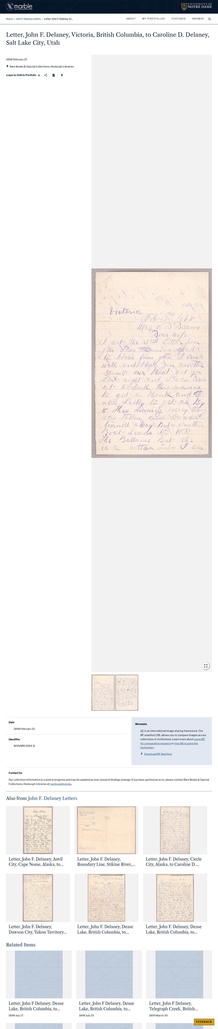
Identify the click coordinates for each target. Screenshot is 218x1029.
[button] (151, 363)
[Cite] (54, 75)
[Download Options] (62, 75)
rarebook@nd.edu (60, 784)
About (131, 18)
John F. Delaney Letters (28, 19)
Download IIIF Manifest (158, 754)
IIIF (142, 730)
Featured (179, 18)
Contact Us (15, 773)
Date (11, 722)
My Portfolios (153, 18)
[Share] (46, 75)
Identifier (14, 739)
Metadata (141, 724)
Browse (198, 18)
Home (9, 19)
